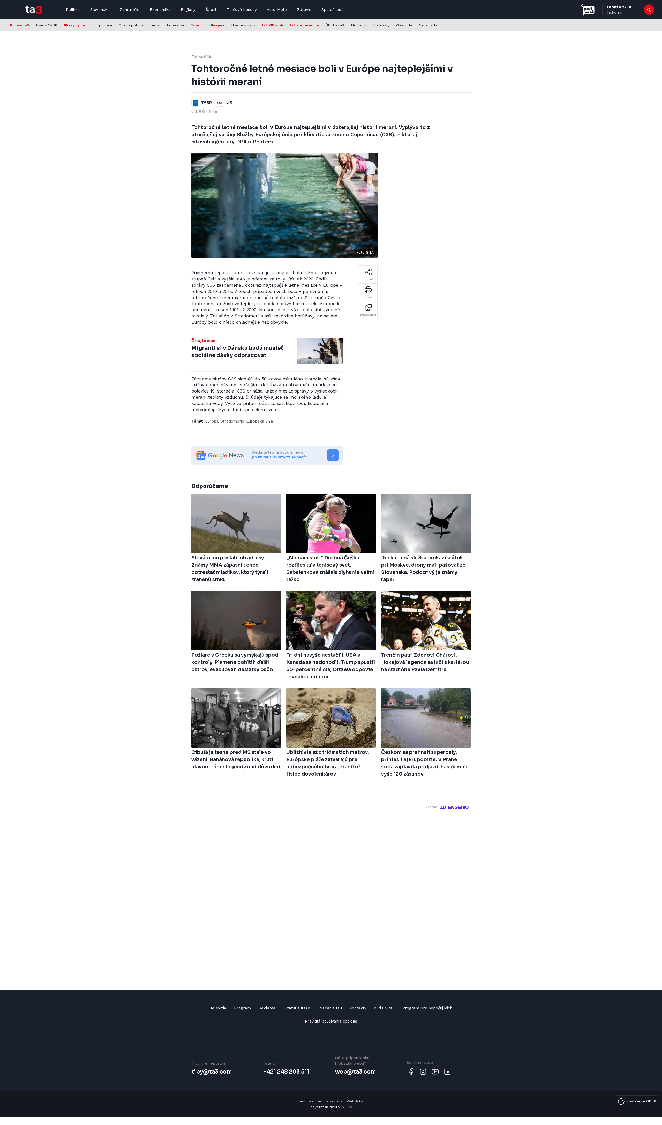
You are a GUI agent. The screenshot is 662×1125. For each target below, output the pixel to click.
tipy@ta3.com (211, 1071)
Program (242, 1008)
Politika (73, 9)
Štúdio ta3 (335, 25)
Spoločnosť (332, 9)
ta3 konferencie (304, 25)
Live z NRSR (46, 25)
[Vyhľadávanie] (649, 9)
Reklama (267, 1008)
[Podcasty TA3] (588, 10)
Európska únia (259, 421)
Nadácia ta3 (429, 25)
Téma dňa (175, 25)
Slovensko (100, 9)
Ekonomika (160, 9)
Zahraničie (129, 9)
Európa (212, 421)
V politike (103, 25)
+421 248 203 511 (286, 1071)
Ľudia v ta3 (384, 1008)
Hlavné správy (243, 25)
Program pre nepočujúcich (427, 1008)
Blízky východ (76, 25)
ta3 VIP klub (272, 25)
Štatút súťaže (297, 1008)
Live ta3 (21, 25)
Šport (211, 9)
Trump (197, 25)
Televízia (218, 1008)
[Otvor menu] (12, 9)
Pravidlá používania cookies (331, 1021)
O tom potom (131, 25)
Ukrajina (216, 25)
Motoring (358, 25)
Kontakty (358, 1008)
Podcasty (381, 25)
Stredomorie (232, 421)
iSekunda (404, 25)
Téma (155, 25)
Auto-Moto (277, 9)
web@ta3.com (355, 1071)
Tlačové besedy (242, 9)
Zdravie (304, 9)
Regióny (188, 9)
